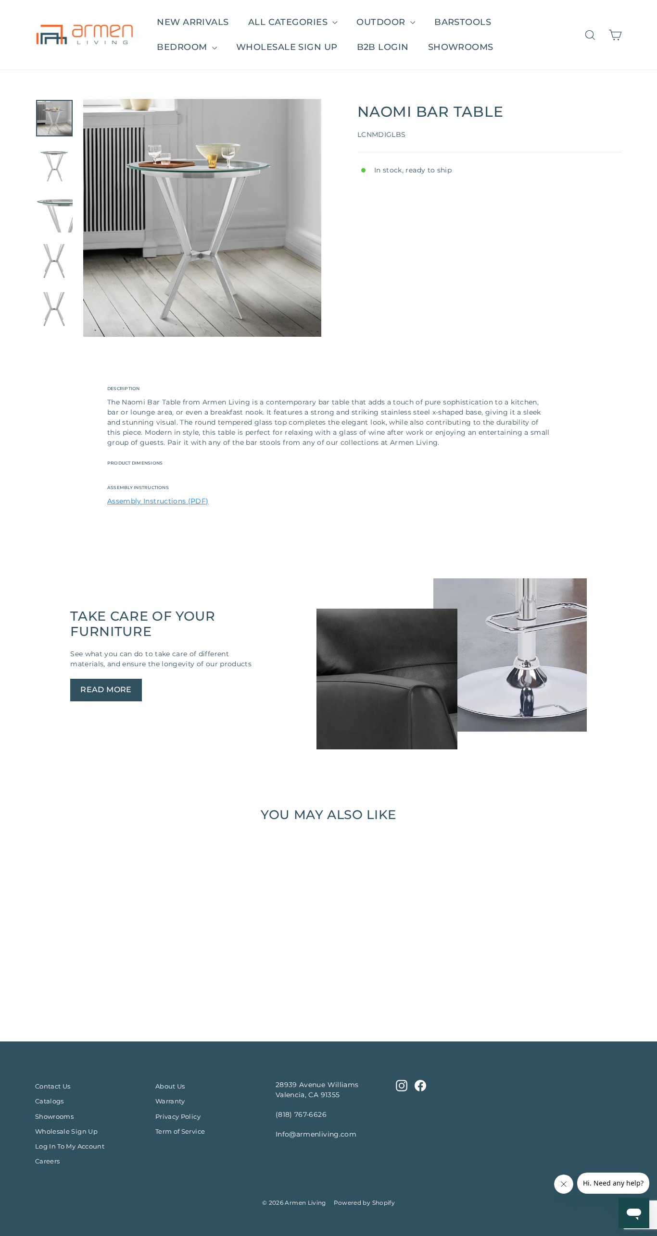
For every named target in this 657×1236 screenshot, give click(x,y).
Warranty (170, 1101)
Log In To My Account (69, 1146)
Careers (47, 1161)
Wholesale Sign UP (287, 47)
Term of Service (180, 1131)
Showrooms (460, 47)
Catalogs (49, 1101)
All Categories (289, 22)
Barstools (462, 22)
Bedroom (183, 47)
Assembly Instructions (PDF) (157, 501)
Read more (106, 689)
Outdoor (382, 22)
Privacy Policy (178, 1116)
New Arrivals (192, 22)
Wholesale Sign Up (66, 1131)
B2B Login (383, 47)
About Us (170, 1086)
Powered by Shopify (364, 1202)
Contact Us (53, 1086)
